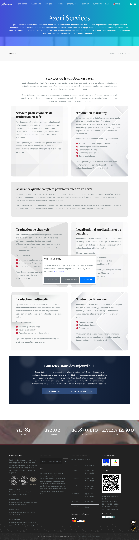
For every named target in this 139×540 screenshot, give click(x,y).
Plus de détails (59, 271)
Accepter (88, 279)
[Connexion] (131, 4)
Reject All (52, 279)
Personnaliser (70, 279)
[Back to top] (133, 536)
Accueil (112, 53)
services (120, 53)
